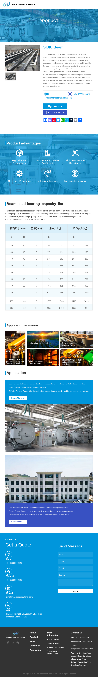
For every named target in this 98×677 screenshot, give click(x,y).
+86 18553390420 (82, 94)
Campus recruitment (55, 647)
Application (35, 650)
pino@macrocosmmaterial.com (58, 98)
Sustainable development (52, 652)
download (35, 646)
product (34, 637)
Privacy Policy (53, 639)
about (33, 633)
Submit (75, 591)
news (32, 641)
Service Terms (53, 643)
